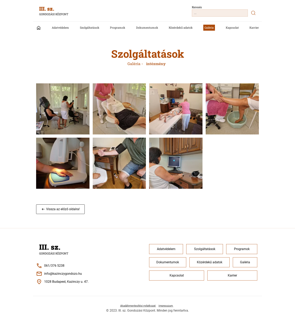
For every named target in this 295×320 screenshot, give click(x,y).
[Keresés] (253, 13)
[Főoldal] (40, 27)
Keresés (197, 7)
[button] (60, 209)
